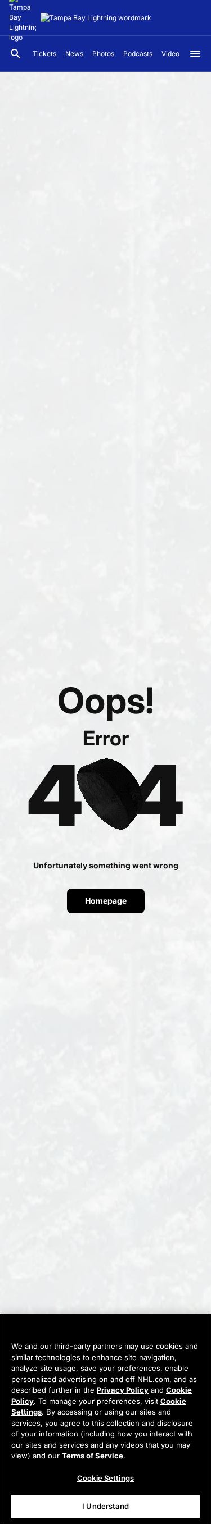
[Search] (16, 54)
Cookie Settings (105, 1477)
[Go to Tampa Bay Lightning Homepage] (96, 18)
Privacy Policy (123, 1389)
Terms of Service (92, 1455)
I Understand (105, 1506)
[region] (105, 1419)
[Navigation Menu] (195, 54)
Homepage (106, 900)
